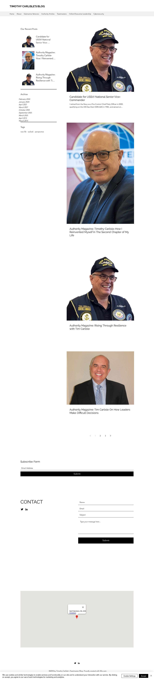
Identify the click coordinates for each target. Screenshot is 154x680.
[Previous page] (90, 436)
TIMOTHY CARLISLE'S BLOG (27, 6)
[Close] (151, 676)
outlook (30, 132)
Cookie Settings (129, 676)
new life (23, 132)
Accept (143, 676)
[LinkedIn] (26, 509)
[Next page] (110, 436)
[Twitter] (22, 509)
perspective (39, 132)
